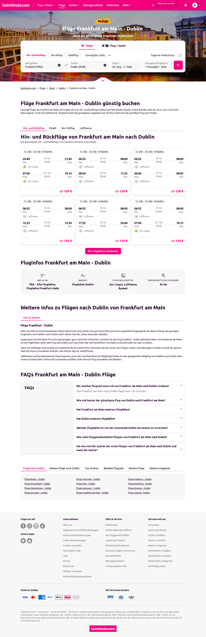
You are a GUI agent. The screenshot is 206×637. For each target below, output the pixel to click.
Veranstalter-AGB (72, 550)
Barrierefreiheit (113, 556)
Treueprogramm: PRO (116, 566)
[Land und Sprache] (186, 5)
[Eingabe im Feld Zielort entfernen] (104, 65)
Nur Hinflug (56, 55)
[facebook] (23, 525)
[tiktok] (42, 525)
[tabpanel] (103, 192)
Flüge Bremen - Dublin (139, 488)
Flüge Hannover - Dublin (88, 488)
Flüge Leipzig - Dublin (139, 492)
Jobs (65, 556)
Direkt (52, 128)
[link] (47, 170)
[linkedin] (36, 525)
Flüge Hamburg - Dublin (140, 479)
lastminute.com (28, 88)
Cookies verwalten (72, 545)
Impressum (68, 566)
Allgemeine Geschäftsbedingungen (80, 530)
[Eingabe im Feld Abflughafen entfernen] (59, 65)
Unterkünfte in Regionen (160, 561)
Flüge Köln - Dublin (85, 483)
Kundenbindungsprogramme (77, 576)
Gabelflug (73, 55)
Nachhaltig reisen (156, 566)
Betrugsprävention (115, 561)
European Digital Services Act (120, 550)
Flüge (42, 88)
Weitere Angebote (160, 468)
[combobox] (43, 65)
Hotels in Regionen (157, 545)
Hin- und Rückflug (35, 55)
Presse (66, 561)
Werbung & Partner (115, 540)
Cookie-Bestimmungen (74, 540)
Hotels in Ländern (157, 540)
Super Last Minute (157, 530)
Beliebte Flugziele (114, 468)
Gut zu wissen (31, 317)
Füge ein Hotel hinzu (162, 55)
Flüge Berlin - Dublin (34, 479)
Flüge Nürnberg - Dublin (140, 483)
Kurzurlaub (153, 525)
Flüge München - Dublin (88, 479)
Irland (52, 88)
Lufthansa (86, 128)
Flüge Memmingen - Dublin (37, 488)
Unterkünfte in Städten (159, 550)
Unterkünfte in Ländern (159, 556)
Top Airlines (92, 468)
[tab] (86, 46)
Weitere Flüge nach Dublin (65, 468)
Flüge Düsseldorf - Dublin (37, 483)
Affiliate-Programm (72, 571)
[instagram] (29, 525)
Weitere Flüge (136, 468)
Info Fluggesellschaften (117, 535)
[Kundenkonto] (197, 5)
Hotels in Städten (156, 535)
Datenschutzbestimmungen (77, 535)
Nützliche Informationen (118, 545)
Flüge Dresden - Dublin (36, 492)
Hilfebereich (112, 525)
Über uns (67, 525)
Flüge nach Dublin (33, 468)
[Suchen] (178, 65)
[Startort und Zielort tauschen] (66, 65)
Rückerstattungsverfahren (119, 530)
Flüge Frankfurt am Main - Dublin (92, 492)
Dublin (62, 88)
